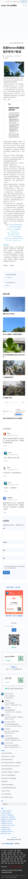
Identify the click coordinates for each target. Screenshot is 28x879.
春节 (11, 859)
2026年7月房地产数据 (9, 696)
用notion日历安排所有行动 (16, 224)
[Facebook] (12, 1)
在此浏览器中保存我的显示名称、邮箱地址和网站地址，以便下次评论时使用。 (15, 567)
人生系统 (9, 852)
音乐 (19, 863)
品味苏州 (3, 817)
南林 (2, 854)
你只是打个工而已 (5, 791)
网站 (4, 558)
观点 (4, 56)
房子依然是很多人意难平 (7, 797)
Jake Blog (9, 821)
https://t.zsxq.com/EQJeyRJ (12, 238)
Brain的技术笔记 (11, 819)
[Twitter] (10, 1)
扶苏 (5, 714)
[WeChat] (6, 1)
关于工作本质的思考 (6, 794)
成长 (6, 857)
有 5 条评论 (5, 58)
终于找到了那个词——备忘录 (8, 756)
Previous (9, 277)
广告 (21, 854)
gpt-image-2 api (8, 721)
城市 (14, 854)
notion (12, 265)
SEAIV (8, 467)
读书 (12, 863)
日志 (23, 857)
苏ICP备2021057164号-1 (8, 870)
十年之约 (14, 837)
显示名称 (5, 542)
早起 (2, 859)
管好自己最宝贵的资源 (15, 227)
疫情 (21, 859)
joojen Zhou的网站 (9, 5)
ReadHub (9, 823)
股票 (6, 863)
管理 (11, 861)
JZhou (9, 452)
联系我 (23, 1)
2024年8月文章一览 (10, 282)
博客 (6, 854)
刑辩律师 (3, 831)
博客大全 (9, 811)
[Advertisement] (14, 22)
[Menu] (26, 5)
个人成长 (10, 850)
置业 (21, 861)
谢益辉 (9, 813)
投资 (20, 857)
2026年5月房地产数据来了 (7, 784)
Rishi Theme (9, 877)
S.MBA (6, 707)
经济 (18, 861)
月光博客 (3, 811)
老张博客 (3, 829)
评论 (4, 528)
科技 (8, 861)
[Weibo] (8, 1)
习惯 (15, 850)
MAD (8, 827)
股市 (2, 863)
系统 (15, 861)
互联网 (18, 850)
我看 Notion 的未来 (8, 314)
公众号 (14, 852)
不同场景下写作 (7, 398)
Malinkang (10, 831)
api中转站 (6, 736)
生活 (15, 859)
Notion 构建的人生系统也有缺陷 (12, 334)
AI (1, 850)
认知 (9, 863)
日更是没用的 (4, 781)
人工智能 (3, 852)
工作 (18, 854)
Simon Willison (11, 825)
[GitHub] (14, 1)
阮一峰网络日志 (11, 817)
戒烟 (9, 857)
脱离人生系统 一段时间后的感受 (11, 731)
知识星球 (3, 861)
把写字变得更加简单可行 (9, 710)
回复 (5, 445)
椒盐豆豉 (3, 833)
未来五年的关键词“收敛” (7, 769)
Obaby (9, 833)
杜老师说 (3, 821)
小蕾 (5, 700)
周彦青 (9, 829)
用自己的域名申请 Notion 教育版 (12, 418)
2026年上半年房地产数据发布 (8, 775)
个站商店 (3, 825)
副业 (21, 852)
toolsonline (7, 743)
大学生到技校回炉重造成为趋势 (11, 724)
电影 (18, 859)
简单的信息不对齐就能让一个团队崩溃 (10, 772)
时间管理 (7, 859)
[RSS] (16, 1)
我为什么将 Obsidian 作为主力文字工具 (10, 765)
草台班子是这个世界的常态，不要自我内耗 (13, 717)
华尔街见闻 (10, 815)
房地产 (16, 857)
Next (7, 285)
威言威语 (3, 827)
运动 (16, 863)
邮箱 (4, 550)
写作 (18, 852)
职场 (25, 861)
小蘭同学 (3, 823)
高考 (22, 863)
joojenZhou (7, 693)
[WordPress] (18, 1)
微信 (24, 854)
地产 (11, 854)
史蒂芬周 (3, 813)
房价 (12, 857)
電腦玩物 (3, 819)
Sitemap (15, 877)
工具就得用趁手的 (8, 377)
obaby (8, 433)
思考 (2, 857)
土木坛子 (3, 815)
